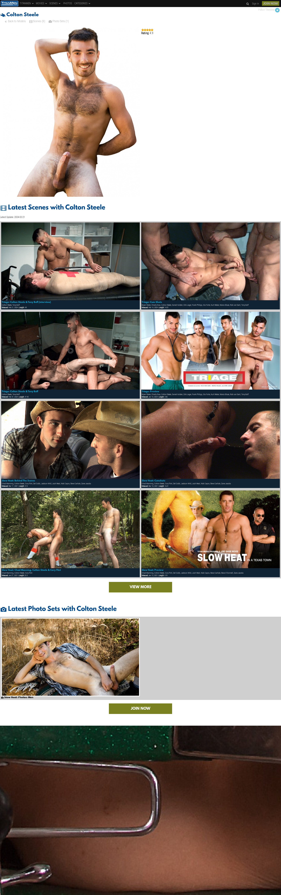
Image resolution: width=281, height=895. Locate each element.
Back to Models (16, 21)
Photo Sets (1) (60, 21)
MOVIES (40, 3)
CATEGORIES (81, 3)
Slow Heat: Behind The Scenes (18, 481)
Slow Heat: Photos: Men (18, 697)
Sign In (255, 3)
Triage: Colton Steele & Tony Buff (20, 391)
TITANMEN (25, 3)
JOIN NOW (270, 3)
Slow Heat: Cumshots (153, 481)
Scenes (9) (38, 21)
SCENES (53, 3)
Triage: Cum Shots (152, 302)
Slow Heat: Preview (152, 570)
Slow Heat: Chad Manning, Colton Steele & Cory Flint (31, 570)
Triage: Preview (150, 391)
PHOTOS (67, 3)
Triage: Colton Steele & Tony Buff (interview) (26, 302)
